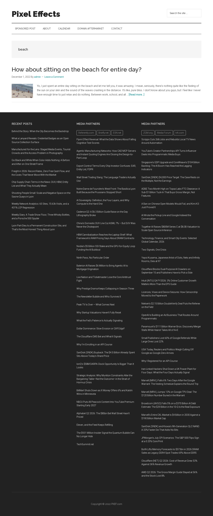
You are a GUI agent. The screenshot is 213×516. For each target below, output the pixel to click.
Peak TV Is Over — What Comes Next (95, 304)
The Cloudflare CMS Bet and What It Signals (99, 336)
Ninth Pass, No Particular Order (93, 257)
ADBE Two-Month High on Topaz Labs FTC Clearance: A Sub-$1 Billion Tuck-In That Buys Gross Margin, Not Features (170, 192)
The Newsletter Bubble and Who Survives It (99, 296)
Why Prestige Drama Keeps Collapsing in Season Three (105, 288)
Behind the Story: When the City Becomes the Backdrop (40, 131)
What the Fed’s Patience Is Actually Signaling (99, 320)
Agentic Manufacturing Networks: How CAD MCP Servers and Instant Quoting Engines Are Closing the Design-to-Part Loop (106, 154)
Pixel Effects (36, 14)
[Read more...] (136, 94)
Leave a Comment (54, 77)
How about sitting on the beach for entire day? (76, 69)
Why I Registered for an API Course (159, 361)
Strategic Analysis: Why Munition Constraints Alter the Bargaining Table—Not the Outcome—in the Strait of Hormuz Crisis (104, 379)
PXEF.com (116, 504)
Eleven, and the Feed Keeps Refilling (95, 425)
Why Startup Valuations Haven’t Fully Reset (99, 312)
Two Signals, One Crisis (153, 249)
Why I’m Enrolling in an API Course (94, 344)
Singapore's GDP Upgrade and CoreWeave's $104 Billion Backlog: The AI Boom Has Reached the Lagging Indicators (170, 166)
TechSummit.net (85, 444)
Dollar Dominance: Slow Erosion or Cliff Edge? (101, 328)
